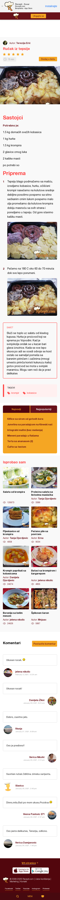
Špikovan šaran (44, 606)
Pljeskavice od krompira (16, 525)
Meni (30, 896)
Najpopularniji (43, 409)
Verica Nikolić (37, 757)
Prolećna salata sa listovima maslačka (44, 485)
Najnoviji (16, 409)
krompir (15, 393)
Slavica (19, 785)
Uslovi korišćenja (42, 879)
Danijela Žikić (37, 700)
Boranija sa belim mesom (16, 606)
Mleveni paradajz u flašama (23, 435)
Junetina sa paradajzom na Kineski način (30, 424)
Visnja (18, 728)
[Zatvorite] (2, 6)
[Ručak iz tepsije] (32, 241)
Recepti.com (5, 880)
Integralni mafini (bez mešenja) (25, 430)
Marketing (14, 881)
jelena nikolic (22, 671)
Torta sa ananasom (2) (20, 441)
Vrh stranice (29, 863)
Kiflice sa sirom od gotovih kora (25, 418)
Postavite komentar (44, 643)
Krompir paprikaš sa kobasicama (16, 566)
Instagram (36, 889)
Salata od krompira (16, 485)
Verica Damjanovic (26, 842)
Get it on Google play (40, 870)
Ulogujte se (38, 16)
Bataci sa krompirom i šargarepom (44, 566)
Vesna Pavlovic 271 (34, 814)
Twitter (18, 889)
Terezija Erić (23, 43)
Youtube (26, 889)
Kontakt (23, 881)
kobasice (32, 393)
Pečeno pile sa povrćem (44, 525)
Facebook (9, 889)
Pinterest (46, 889)
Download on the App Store (21, 870)
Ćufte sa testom (16, 446)
